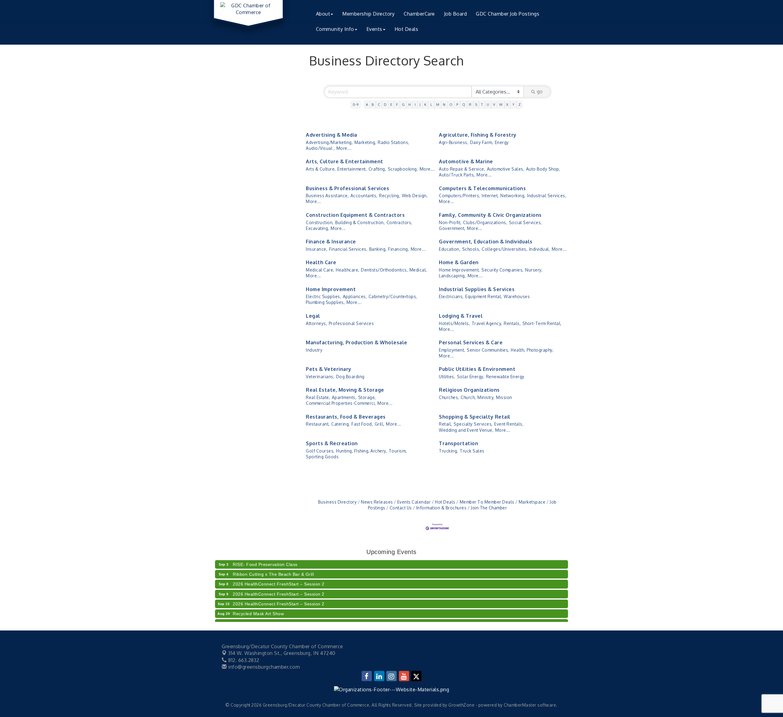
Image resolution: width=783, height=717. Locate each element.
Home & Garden (459, 262)
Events (374, 29)
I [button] (415, 104)
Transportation (458, 443)
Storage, (367, 397)
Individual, (539, 249)
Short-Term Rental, (542, 323)
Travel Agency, (487, 323)
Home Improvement (331, 289)
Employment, (452, 350)
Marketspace (532, 501)
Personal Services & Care (471, 342)
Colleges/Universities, (504, 249)
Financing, (398, 249)
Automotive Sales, (506, 169)
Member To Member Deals (487, 501)
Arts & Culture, (321, 169)
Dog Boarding (350, 376)
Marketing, (365, 142)
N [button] (444, 104)
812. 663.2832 (243, 660)
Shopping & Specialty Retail (474, 417)
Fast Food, (362, 424)
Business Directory (337, 501)
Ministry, (486, 397)
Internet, (490, 195)
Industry (314, 350)
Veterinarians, (320, 376)
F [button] (397, 104)
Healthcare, (347, 269)
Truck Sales (472, 450)
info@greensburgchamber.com (263, 667)
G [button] (403, 104)
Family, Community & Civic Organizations (490, 215)
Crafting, (377, 169)
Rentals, (512, 323)
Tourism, (398, 450)
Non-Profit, (450, 222)
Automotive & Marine (466, 161)
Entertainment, (352, 169)
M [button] (438, 104)
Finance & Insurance (331, 241)
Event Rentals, (508, 424)
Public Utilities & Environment (477, 369)
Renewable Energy (505, 376)
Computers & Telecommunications (482, 188)
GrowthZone (461, 705)
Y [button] (513, 104)
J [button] (420, 104)
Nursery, (533, 269)
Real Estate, (318, 397)
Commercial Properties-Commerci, (341, 403)
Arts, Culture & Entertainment (344, 161)
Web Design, (415, 195)
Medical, (418, 269)
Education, (449, 249)
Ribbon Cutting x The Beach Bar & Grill (273, 568)
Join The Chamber (489, 507)
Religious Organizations (469, 390)
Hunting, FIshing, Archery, (361, 450)
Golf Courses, (320, 450)
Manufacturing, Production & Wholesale (356, 342)
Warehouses (517, 296)
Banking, (378, 249)
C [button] (379, 104)
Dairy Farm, (481, 142)
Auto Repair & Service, (462, 169)
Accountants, (364, 195)
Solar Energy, (470, 376)
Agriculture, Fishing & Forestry (478, 135)
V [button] (494, 104)
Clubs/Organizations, (485, 222)
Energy (502, 142)
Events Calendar (414, 501)
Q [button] (464, 104)
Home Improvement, (459, 269)
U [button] (488, 104)
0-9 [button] (356, 104)
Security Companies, (502, 269)
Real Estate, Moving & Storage (345, 390)
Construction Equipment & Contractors (355, 215)
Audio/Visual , (320, 148)
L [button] (431, 104)
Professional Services (351, 323)
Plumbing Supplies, (325, 302)
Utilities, (447, 376)
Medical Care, (320, 269)
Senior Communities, (488, 350)
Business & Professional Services (347, 188)
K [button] (425, 104)
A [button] (367, 104)
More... (344, 148)
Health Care (321, 262)
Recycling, (389, 195)
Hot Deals (406, 29)
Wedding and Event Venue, (466, 430)
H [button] (409, 104)
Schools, (471, 249)
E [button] (391, 104)
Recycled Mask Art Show (258, 607)
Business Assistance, (327, 195)
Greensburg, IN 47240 (282, 653)
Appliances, (355, 296)
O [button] (451, 104)
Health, (518, 350)
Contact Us (401, 507)
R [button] (470, 104)
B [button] (373, 104)
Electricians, (451, 296)
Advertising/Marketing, (329, 142)
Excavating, (317, 228)
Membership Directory (368, 14)
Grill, (379, 424)
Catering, (340, 424)
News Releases (377, 501)
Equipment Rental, (483, 296)
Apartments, (344, 397)
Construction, (320, 222)
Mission (504, 397)
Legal (313, 316)
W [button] (501, 104)
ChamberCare (419, 14)
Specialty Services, (473, 424)
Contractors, (399, 222)
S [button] (476, 104)
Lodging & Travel (461, 316)
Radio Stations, (393, 142)
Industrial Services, (546, 195)
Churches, (449, 397)
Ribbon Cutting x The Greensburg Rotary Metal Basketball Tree (299, 617)
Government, (452, 228)
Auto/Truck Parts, (457, 174)
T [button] (482, 104)
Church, (468, 397)
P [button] (457, 104)
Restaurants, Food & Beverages (346, 417)
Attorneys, (316, 323)
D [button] (385, 104)
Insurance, (316, 249)
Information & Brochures (441, 507)
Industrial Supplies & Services (476, 289)
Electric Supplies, (323, 296)
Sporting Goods (322, 456)
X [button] (507, 104)
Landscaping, (452, 275)
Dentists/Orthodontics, (384, 269)
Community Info (335, 29)
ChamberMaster (520, 705)
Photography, (540, 350)
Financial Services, (348, 249)
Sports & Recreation (332, 443)
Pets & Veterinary (328, 369)
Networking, (512, 195)
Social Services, (525, 222)
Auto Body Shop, (543, 169)
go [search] (540, 91)
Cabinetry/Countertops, (393, 296)
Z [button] (519, 104)
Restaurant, (318, 424)
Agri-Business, (453, 142)
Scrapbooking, (403, 169)
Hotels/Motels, (454, 323)
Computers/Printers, (459, 195)
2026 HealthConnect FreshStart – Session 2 (279, 577)
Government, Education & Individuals (486, 241)
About (323, 14)
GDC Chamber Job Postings (507, 14)
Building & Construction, (360, 222)
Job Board (455, 14)
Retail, (445, 424)
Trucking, (448, 450)
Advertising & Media (331, 135)
